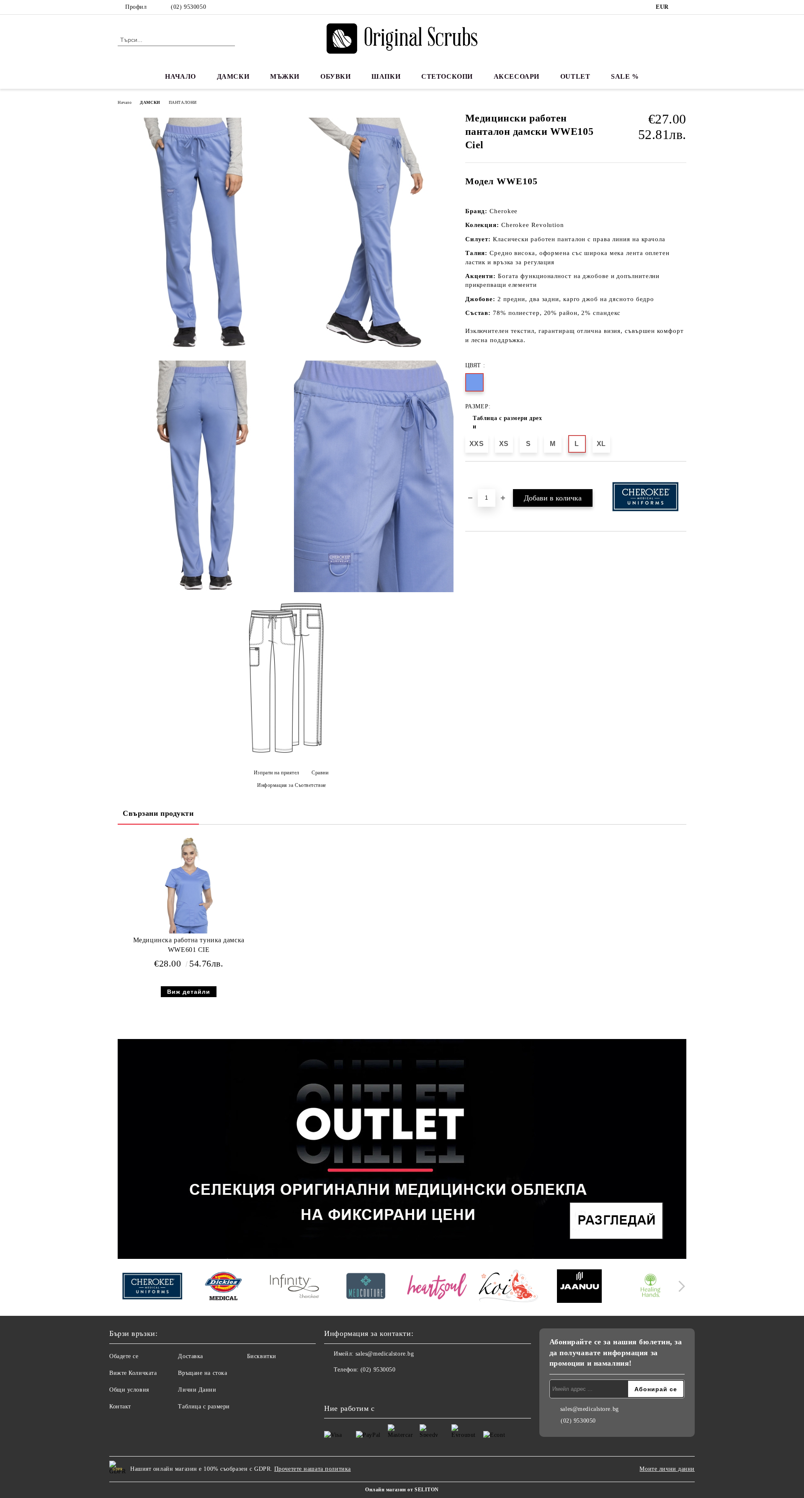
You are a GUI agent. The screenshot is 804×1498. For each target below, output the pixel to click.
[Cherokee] (152, 1287)
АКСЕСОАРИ (516, 76)
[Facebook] (681, 7)
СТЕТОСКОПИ (447, 76)
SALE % (625, 76)
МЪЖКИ (284, 76)
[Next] (679, 1286)
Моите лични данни (667, 1469)
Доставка (190, 1356)
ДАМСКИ (233, 76)
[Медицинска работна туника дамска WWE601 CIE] (189, 885)
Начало (124, 102)
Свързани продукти (158, 813)
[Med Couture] (365, 1287)
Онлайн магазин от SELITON (402, 1490)
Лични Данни (197, 1390)
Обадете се (124, 1356)
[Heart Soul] (437, 1287)
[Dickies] (223, 1287)
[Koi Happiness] (508, 1287)
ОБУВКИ (335, 76)
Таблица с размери (204, 1406)
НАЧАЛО (180, 76)
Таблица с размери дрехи (507, 422)
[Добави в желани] (481, 476)
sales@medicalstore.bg (385, 1354)
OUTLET (575, 76)
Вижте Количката (133, 1373)
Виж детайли (188, 991)
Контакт (120, 1406)
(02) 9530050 (188, 7)
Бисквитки (261, 1356)
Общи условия (129, 1390)
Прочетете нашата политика (312, 1469)
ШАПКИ (385, 76)
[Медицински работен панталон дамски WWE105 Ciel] (203, 234)
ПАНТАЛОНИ (183, 102)
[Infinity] (294, 1287)
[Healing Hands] (650, 1287)
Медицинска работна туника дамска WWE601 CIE (189, 944)
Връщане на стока (202, 1373)
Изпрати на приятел (276, 773)
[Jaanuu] (579, 1287)
